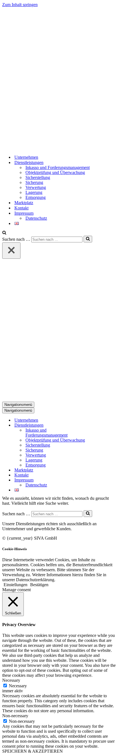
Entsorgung (35, 197)
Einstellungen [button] (15, 584)
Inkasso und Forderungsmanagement (57, 167)
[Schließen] (11, 250)
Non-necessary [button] (15, 715)
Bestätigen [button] (39, 584)
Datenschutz (36, 218)
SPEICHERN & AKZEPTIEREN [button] (32, 751)
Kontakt (21, 208)
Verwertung (35, 187)
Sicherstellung (37, 177)
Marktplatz (23, 202)
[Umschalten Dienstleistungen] (99, 425)
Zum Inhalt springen (20, 4)
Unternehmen (26, 157)
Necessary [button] (11, 680)
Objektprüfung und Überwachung (55, 172)
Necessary (18, 685)
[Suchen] (4, 233)
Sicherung (34, 182)
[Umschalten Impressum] (99, 480)
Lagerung (33, 192)
